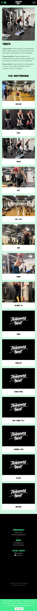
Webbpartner (22, 585)
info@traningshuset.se (18, 535)
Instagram (19, 553)
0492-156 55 (19, 532)
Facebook (19, 555)
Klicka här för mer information (21, 605)
